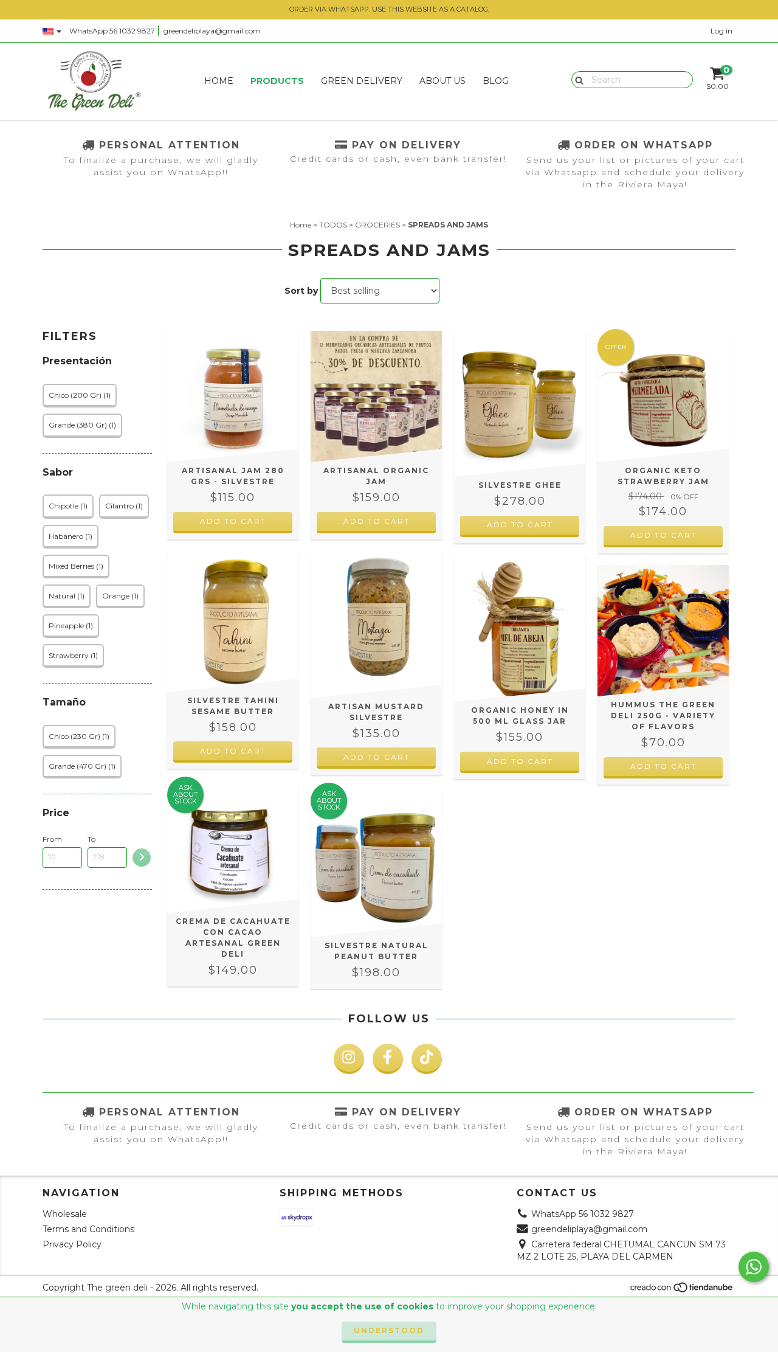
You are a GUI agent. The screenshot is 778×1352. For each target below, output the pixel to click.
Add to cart (233, 520)
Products (277, 80)
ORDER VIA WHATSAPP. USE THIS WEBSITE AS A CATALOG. (389, 9)
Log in (721, 30)
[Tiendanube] (682, 1290)
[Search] (576, 79)
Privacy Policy (72, 1244)
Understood (389, 1330)
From (52, 839)
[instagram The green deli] (349, 1059)
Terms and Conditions (88, 1229)
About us (442, 80)
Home (218, 80)
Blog (496, 80)
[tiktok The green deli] (426, 1059)
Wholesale (65, 1213)
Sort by (301, 290)
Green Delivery (361, 80)
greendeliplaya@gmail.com (212, 30)
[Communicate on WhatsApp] (753, 1267)
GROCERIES (377, 224)
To (91, 839)
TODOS (333, 224)
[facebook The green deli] (388, 1059)
